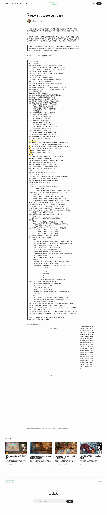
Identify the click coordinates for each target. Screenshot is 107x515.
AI (12, 3)
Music (21, 3)
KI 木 (33, 20)
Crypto (16, 3)
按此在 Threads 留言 (57, 428)
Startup (7, 3)
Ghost (100, 481)
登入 (94, 3)
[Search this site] (89, 3)
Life (26, 3)
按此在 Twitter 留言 (47, 428)
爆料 (28, 13)
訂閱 (99, 3)
